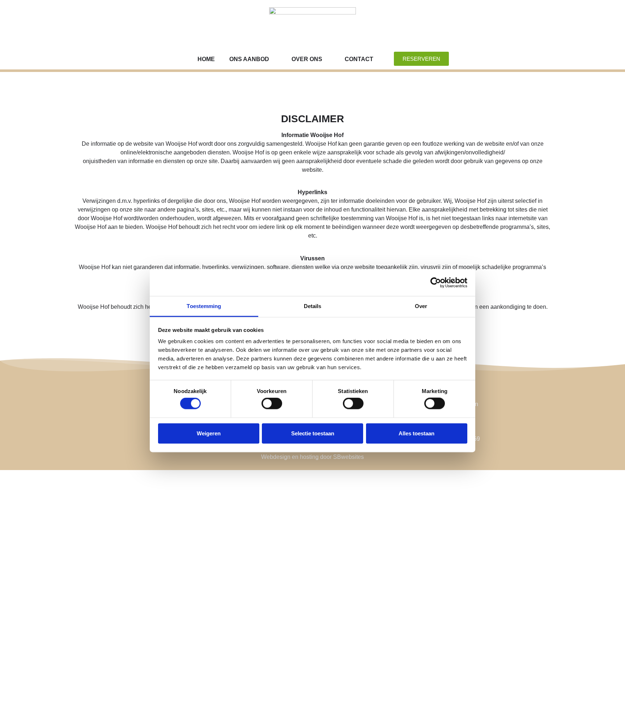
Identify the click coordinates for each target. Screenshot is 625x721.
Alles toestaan (416, 433)
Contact (359, 59)
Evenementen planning (154, 628)
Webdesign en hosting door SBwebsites (312, 457)
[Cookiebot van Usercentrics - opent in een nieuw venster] (435, 282)
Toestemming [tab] (204, 306)
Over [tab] (421, 306)
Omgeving (131, 684)
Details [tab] (313, 306)
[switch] (272, 403)
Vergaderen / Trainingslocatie (167, 597)
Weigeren (209, 433)
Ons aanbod (249, 59)
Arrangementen (142, 613)
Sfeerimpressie (141, 668)
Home (206, 59)
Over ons (307, 59)
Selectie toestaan (312, 433)
